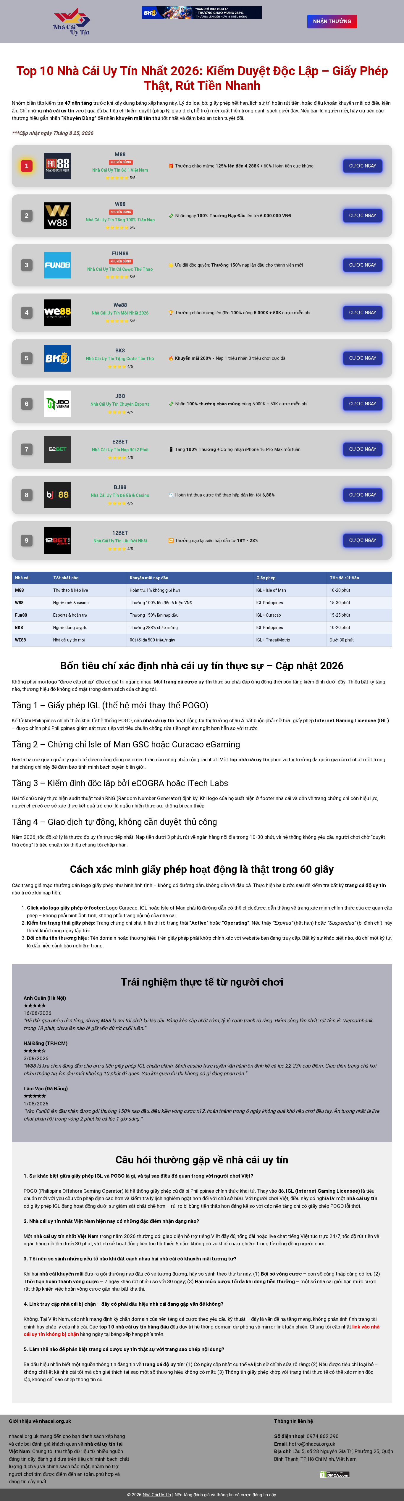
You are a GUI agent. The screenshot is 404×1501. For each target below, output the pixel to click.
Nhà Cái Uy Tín (157, 1495)
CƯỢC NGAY (362, 166)
